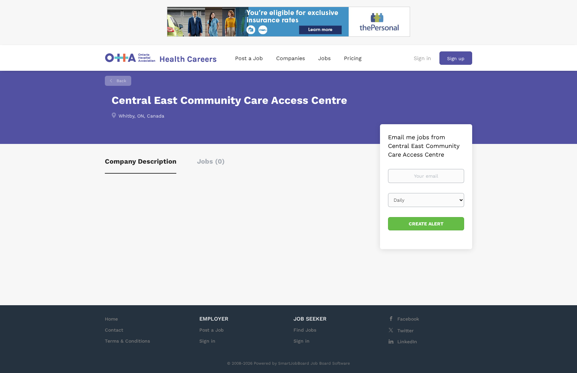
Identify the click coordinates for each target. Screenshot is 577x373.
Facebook (408, 319)
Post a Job (211, 330)
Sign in (422, 58)
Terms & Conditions (127, 341)
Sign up (455, 58)
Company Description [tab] (140, 161)
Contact (114, 330)
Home (111, 319)
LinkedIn (407, 341)
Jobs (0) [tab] (211, 161)
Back (120, 80)
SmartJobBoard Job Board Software (314, 363)
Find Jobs (305, 330)
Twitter (405, 330)
